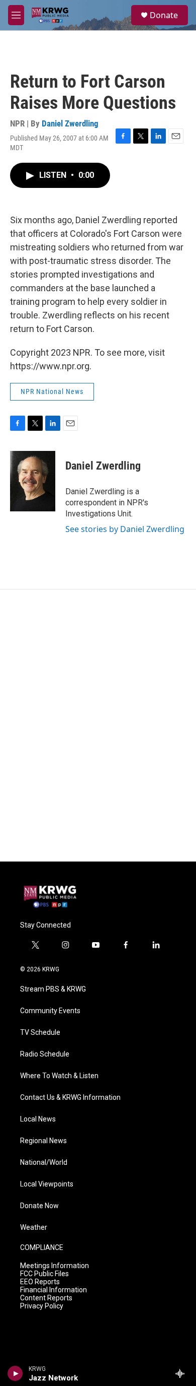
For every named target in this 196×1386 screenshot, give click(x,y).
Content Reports (46, 1298)
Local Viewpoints (46, 1184)
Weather (33, 1227)
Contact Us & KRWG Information (70, 1097)
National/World (43, 1162)
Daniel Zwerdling (70, 123)
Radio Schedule (44, 1054)
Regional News (43, 1141)
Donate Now (39, 1206)
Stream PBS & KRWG (53, 989)
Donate (164, 15)
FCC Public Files (44, 1274)
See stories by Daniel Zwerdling (124, 529)
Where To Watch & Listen (59, 1076)
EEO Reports (40, 1282)
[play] (15, 1373)
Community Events (50, 1011)
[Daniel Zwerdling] (32, 481)
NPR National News (52, 391)
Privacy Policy (41, 1306)
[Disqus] (98, 725)
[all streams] (182, 1373)
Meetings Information (54, 1266)
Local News (38, 1119)
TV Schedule (40, 1032)
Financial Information (53, 1290)
